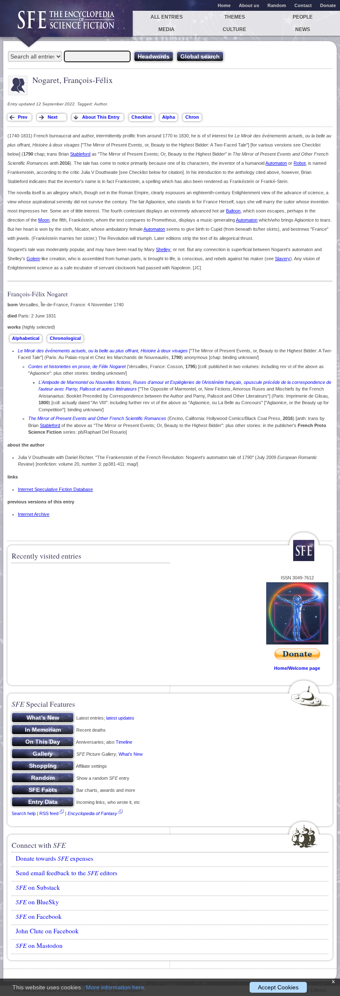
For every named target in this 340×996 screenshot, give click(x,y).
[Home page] (66, 24)
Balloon (233, 210)
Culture (234, 29)
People (303, 17)
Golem (33, 258)
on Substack (38, 887)
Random (276, 5)
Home (224, 5)
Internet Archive (33, 514)
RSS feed (48, 813)
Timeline (124, 742)
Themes (234, 17)
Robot (300, 163)
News (302, 29)
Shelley (163, 249)
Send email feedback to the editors (66, 873)
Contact (303, 5)
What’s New (131, 754)
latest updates (120, 717)
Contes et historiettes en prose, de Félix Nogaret (77, 366)
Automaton (276, 163)
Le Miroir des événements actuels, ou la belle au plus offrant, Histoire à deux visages (103, 350)
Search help (24, 813)
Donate (328, 5)
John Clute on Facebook (47, 931)
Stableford (80, 153)
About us (249, 5)
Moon (43, 219)
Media (166, 29)
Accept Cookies (278, 987)
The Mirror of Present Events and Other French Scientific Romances (97, 418)
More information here (115, 987)
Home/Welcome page (297, 668)
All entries (167, 17)
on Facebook (39, 916)
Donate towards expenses (54, 858)
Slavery (282, 258)
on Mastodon (39, 945)
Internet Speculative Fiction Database (55, 489)
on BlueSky (37, 902)
